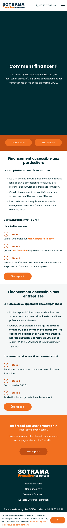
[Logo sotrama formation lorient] (13, 5)
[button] (63, 5)
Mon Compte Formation (41, 238)
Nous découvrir (33, 489)
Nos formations (33, 483)
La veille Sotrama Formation (33, 499)
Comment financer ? (34, 494)
